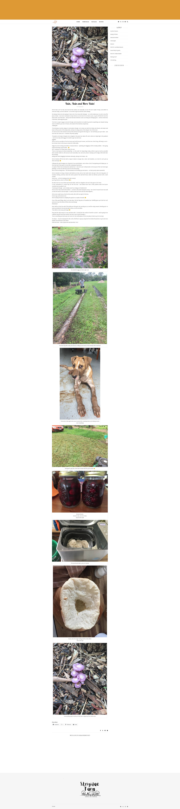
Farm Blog (85, 21)
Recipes (101, 21)
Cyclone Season (114, 31)
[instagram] (123, 21)
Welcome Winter (114, 37)
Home (78, 21)
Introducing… (113, 60)
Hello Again (113, 40)
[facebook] (118, 21)
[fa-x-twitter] (121, 21)
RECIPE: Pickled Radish (115, 53)
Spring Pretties (114, 34)
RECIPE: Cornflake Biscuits (116, 47)
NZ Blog (94, 21)
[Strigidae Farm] (54, 21)
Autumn (112, 44)
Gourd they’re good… (115, 50)
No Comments (80, 106)
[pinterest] (125, 21)
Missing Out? (113, 57)
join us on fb (119, 65)
